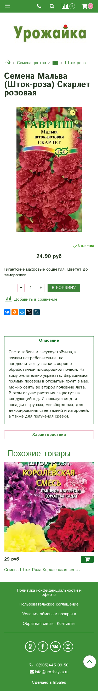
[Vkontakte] (55, 646)
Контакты (66, 624)
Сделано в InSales (49, 683)
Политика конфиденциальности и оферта (49, 592)
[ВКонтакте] (7, 312)
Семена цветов (31, 63)
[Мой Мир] (22, 312)
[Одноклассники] (14, 312)
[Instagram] (68, 646)
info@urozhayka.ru (51, 672)
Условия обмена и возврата (49, 614)
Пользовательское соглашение (49, 604)
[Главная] (7, 63)
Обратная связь (38, 624)
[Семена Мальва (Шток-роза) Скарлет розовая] (49, 169)
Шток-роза (75, 63)
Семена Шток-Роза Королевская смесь (42, 570)
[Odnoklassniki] (30, 646)
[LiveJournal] (36, 312)
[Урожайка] (49, 32)
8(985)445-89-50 (51, 665)
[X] (29, 312)
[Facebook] (43, 646)
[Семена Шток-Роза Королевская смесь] (49, 507)
